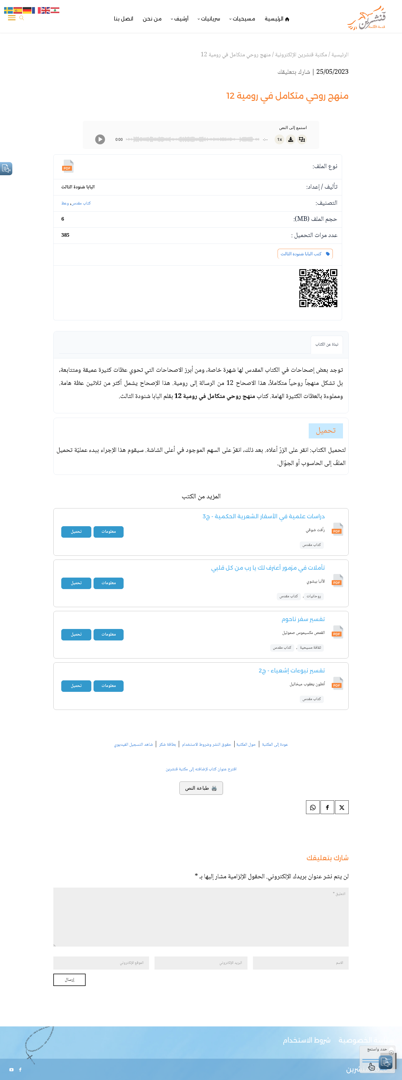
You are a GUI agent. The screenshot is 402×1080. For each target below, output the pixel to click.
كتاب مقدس (81, 203)
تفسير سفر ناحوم (303, 619)
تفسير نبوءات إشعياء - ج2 (292, 670)
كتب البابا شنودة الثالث (302, 253)
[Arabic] (55, 10)
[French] (36, 10)
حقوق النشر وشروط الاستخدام (206, 744)
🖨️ (201, 788)
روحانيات (314, 596)
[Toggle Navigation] (12, 19)
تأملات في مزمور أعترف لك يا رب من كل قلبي (268, 567)
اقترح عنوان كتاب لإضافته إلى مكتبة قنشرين (201, 769)
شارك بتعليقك (293, 72)
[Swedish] (8, 10)
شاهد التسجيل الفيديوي (133, 744)
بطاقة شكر (167, 744)
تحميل (326, 431)
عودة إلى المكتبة (274, 744)
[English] (46, 10)
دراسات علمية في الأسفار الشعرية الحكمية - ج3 (264, 516)
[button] (388, 1043)
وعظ (65, 203)
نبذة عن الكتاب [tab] (326, 344)
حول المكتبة (246, 744)
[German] (27, 10)
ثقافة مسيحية (310, 647)
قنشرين (358, 1069)
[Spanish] (18, 10)
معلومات (108, 531)
